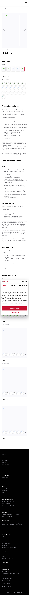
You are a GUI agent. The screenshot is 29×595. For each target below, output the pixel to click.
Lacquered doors (5, 464)
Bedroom (9, 514)
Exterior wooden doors (7, 479)
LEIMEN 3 (5, 399)
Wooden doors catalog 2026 (8, 505)
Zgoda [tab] (4, 285)
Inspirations (4, 541)
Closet (21, 514)
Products (7, 8)
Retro (20, 524)
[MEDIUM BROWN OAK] (14, 30)
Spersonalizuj (14, 312)
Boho (3, 523)
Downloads (7, 269)
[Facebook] (4, 586)
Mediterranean (5, 524)
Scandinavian (5, 526)
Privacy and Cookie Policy (7, 558)
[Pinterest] (10, 586)
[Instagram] (8, 586)
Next (25, 30)
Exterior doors (13, 8)
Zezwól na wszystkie (14, 308)
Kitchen (3, 516)
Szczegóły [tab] (13, 285)
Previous (4, 30)
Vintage (10, 526)
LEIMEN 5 (5, 360)
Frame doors (4, 460)
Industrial (15, 523)
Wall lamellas (5, 492)
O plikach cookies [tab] (23, 285)
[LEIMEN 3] (14, 379)
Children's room (15, 514)
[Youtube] (2, 586)
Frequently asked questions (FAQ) (9, 547)
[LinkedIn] (6, 586)
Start (3, 8)
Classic (6, 523)
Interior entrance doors (7, 482)
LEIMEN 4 (5, 322)
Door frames (4, 490)
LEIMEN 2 (5, 438)
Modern (16, 524)
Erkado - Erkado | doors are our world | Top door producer (8, 3)
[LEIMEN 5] (14, 340)
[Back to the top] (21, 591)
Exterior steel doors (21, 8)
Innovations (4, 545)
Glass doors (4, 462)
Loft (22, 523)
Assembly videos (5, 539)
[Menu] (26, 3)
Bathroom (4, 514)
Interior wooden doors (6, 471)
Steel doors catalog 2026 (7, 503)
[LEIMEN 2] (14, 418)
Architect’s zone (5, 536)
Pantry (7, 516)
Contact (3, 556)
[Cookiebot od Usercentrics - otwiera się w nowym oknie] (21, 281)
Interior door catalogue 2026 (8, 501)
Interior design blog (6, 543)
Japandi (19, 523)
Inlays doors (4, 495)
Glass (10, 523)
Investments (4, 565)
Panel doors (4, 466)
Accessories (4, 488)
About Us (4, 554)
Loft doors (4, 469)
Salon (11, 516)
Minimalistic (11, 524)
